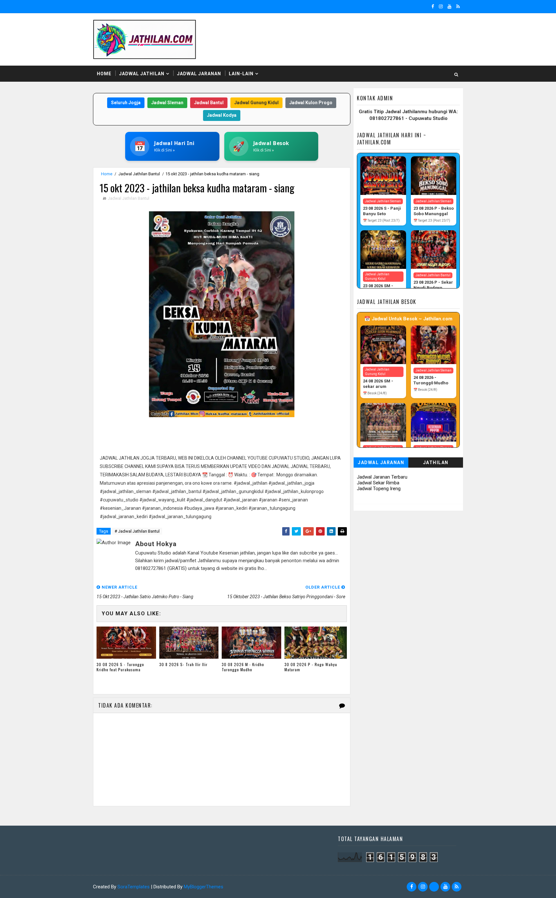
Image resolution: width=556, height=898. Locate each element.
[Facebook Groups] (434, 887)
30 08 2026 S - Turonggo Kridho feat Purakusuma (120, 667)
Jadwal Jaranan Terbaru (382, 477)
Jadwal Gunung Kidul (256, 102)
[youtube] (449, 6)
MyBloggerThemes (203, 887)
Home (104, 73)
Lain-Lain (241, 73)
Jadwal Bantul (209, 102)
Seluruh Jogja (126, 102)
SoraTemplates (133, 887)
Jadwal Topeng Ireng (379, 488)
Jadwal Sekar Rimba (378, 483)
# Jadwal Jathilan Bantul (137, 531)
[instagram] (440, 6)
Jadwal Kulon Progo (310, 102)
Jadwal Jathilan (141, 73)
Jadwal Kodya (221, 115)
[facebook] (433, 6)
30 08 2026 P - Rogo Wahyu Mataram (310, 667)
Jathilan (436, 462)
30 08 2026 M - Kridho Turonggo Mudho (243, 667)
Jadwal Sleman (167, 102)
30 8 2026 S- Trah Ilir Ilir (183, 664)
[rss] (458, 6)
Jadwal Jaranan (199, 73)
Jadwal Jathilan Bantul (139, 173)
